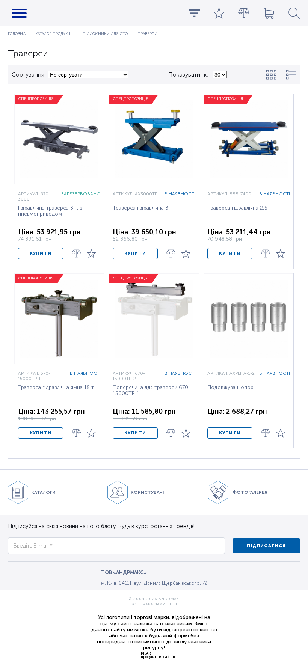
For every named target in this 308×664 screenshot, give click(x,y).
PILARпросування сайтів (158, 655)
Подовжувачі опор (230, 388)
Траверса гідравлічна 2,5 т (239, 208)
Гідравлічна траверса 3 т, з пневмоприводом (50, 211)
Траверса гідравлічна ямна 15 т (56, 388)
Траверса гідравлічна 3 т (142, 208)
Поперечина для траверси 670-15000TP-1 (151, 391)
